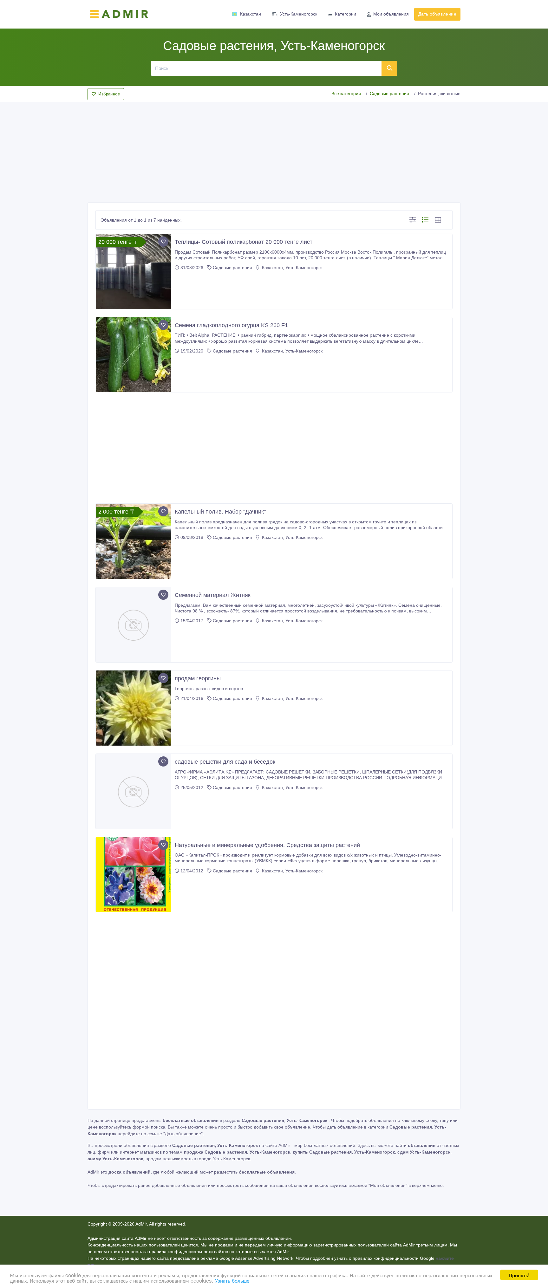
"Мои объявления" (388, 1185)
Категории (345, 13)
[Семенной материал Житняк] (133, 624)
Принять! (519, 1275)
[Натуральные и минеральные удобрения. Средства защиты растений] (133, 874)
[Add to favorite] (163, 241)
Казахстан (250, 13)
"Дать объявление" (183, 1133)
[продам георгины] (133, 708)
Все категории (346, 93)
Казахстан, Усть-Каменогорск (292, 267)
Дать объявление (437, 13)
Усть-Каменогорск (298, 13)
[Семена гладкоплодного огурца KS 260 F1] (133, 354)
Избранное (109, 94)
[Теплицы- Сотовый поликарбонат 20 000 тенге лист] (133, 271)
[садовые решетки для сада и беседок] (133, 791)
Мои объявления (391, 13)
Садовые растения (389, 93)
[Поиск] (389, 68)
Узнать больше (232, 1280)
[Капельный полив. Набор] (133, 541)
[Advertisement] (274, 150)
